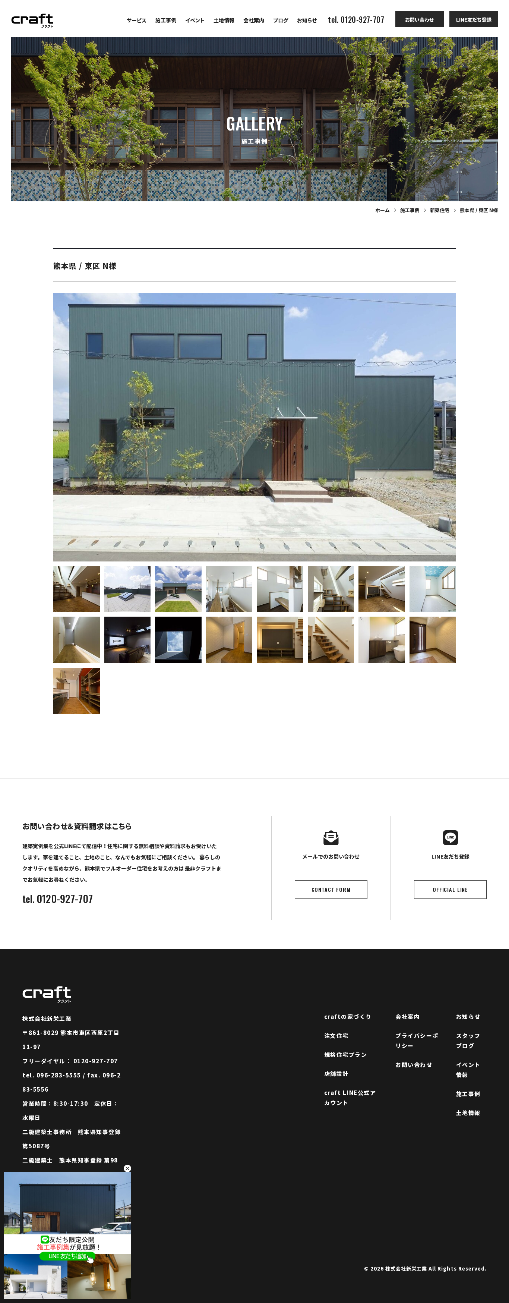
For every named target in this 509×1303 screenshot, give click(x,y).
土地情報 (224, 20)
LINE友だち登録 (473, 19)
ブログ (280, 20)
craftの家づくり (348, 1016)
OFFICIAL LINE (450, 889)
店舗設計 (336, 1073)
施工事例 (165, 20)
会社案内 (253, 20)
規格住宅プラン (345, 1054)
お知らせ (307, 20)
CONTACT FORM (331, 889)
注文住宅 (336, 1035)
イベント (195, 20)
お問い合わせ (419, 19)
